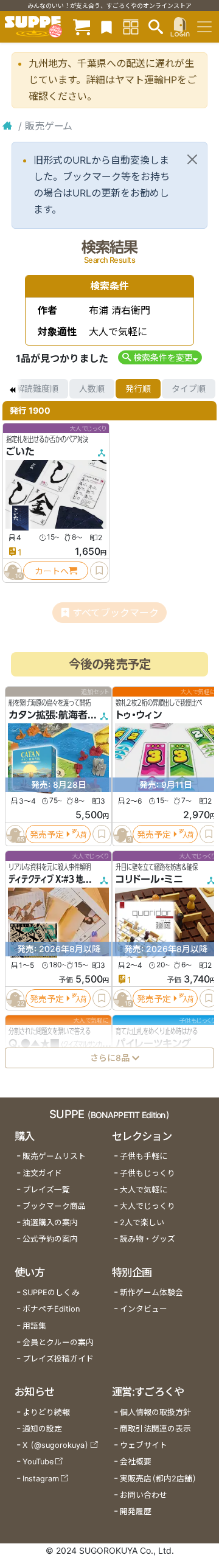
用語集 (34, 1325)
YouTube (38, 1461)
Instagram (41, 1478)
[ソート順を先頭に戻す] (12, 389)
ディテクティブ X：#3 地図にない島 (62, 879)
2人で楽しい (142, 1222)
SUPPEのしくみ (51, 1292)
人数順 (92, 388)
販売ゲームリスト (54, 1156)
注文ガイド (42, 1173)
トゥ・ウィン (139, 715)
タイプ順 (189, 388)
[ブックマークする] (99, 571)
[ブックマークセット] (106, 26)
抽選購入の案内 (50, 1222)
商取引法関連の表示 (155, 1428)
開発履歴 (135, 1511)
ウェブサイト (143, 1445)
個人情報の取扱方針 (155, 1412)
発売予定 (47, 834)
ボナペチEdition (51, 1308)
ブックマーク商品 (54, 1206)
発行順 (138, 388)
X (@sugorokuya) (56, 1445)
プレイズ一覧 (46, 1189)
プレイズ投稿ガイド (58, 1358)
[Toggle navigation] (204, 27)
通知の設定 (42, 1428)
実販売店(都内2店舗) (158, 1478)
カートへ (52, 571)
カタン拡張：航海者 (48, 715)
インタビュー (143, 1308)
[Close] (192, 159)
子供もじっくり (147, 1173)
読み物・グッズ (147, 1238)
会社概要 (135, 1461)
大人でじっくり (147, 1206)
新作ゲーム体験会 (151, 1292)
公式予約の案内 (50, 1238)
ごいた (20, 451)
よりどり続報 (46, 1412)
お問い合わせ (143, 1495)
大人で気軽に (143, 1189)
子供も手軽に (143, 1156)
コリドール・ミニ (149, 879)
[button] (159, 357)
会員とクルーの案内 (58, 1342)
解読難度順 (37, 388)
